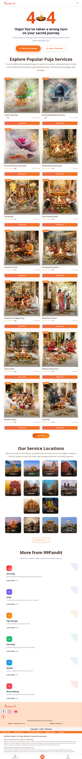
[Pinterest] (3, 717)
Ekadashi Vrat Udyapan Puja (14, 318)
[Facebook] (3, 712)
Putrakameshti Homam (50, 267)
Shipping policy (50, 732)
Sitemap (61, 732)
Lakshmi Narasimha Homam (52, 166)
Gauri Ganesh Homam (50, 217)
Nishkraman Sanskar (49, 318)
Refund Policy (18, 732)
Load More (41, 436)
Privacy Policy (6, 732)
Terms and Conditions (34, 732)
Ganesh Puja (8, 217)
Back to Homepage (28, 48)
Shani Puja (46, 420)
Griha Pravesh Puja (11, 115)
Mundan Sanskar (10, 420)
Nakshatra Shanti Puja (50, 369)
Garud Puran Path (10, 267)
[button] (78, 3)
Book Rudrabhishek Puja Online (53, 115)
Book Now (22, 123)
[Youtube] (16, 712)
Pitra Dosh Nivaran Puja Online (15, 166)
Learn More (12, 580)
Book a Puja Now (54, 48)
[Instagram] (9, 712)
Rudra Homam (9, 369)
